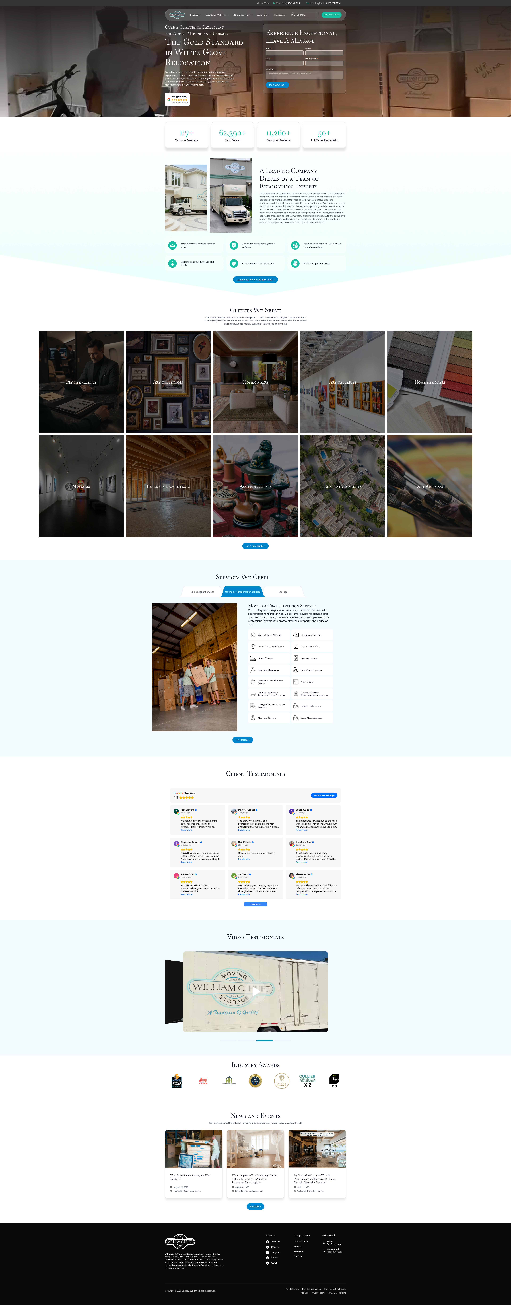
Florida (231, 323)
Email (268, 59)
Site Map (305, 1293)
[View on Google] (176, 811)
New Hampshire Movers (335, 1289)
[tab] (202, 592)
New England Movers (311, 1289)
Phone (308, 48)
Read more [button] (186, 830)
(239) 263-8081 (293, 3)
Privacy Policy (318, 1293)
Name (269, 48)
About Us (298, 1246)
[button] (195, 15)
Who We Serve (301, 1241)
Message (270, 69)
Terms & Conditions (336, 1293)
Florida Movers (292, 1289)
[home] (177, 15)
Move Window (311, 59)
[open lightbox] (255, 991)
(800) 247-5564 (333, 3)
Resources (299, 1251)
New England (300, 320)
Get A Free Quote (331, 15)
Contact (298, 1256)
